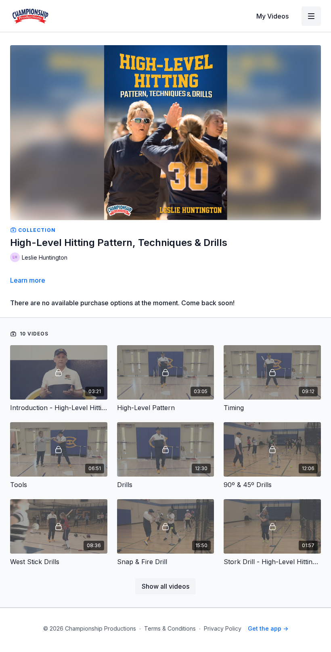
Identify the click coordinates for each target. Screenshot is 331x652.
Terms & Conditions (170, 628)
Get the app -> (268, 628)
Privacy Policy (222, 628)
